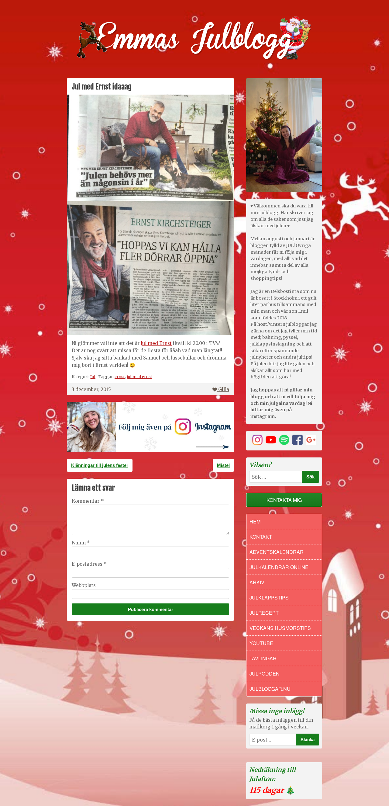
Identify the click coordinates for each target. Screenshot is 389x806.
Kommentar (88, 501)
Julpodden (265, 673)
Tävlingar (263, 658)
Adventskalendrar (277, 551)
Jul (92, 376)
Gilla (223, 389)
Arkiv (257, 582)
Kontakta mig (284, 499)
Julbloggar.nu (270, 688)
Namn (81, 543)
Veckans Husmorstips (280, 627)
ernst (120, 376)
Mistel (223, 465)
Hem (255, 521)
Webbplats (84, 585)
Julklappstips (269, 597)
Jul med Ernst (156, 343)
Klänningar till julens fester (99, 465)
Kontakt (261, 536)
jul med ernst (139, 376)
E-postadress (89, 564)
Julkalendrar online (279, 567)
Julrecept (264, 612)
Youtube (261, 643)
